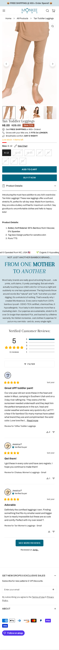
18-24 (29, 153)
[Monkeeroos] (29, 10)
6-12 (6, 153)
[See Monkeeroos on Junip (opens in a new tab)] (36, 550)
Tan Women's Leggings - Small (28, 526)
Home (8, 18)
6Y (22, 161)
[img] (19, 447)
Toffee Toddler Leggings (25, 426)
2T (39, 153)
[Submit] (53, 589)
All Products (22, 18)
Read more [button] (32, 420)
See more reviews (29, 543)
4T (5, 161)
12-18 (18, 153)
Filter (31, 364)
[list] (29, 63)
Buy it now (29, 177)
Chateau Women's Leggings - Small (30, 472)
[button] (54, 10)
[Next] (52, 64)
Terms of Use (38, 597)
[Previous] (6, 64)
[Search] (47, 10)
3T (48, 153)
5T (14, 161)
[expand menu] (4, 10)
